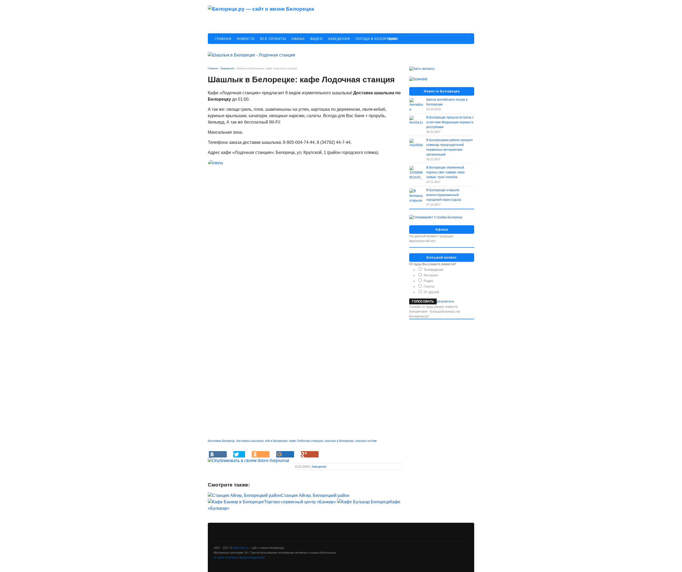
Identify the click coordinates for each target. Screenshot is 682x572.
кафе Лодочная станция (306, 440)
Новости (246, 39)
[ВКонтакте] (218, 454)
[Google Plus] (310, 454)
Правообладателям (252, 557)
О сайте (219, 557)
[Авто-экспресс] (422, 69)
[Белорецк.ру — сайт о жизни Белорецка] (261, 9)
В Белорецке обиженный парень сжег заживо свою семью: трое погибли (445, 172)
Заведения (339, 39)
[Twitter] (239, 454)
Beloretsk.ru (241, 547)
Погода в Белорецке (375, 39)
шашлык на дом (366, 440)
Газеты (429, 286)
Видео (316, 39)
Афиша (298, 39)
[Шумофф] (418, 79)
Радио (428, 281)
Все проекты (273, 39)
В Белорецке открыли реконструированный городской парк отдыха (443, 195)
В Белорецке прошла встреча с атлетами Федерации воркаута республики (450, 122)
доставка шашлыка (249, 440)
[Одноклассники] (261, 454)
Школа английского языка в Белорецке (446, 102)
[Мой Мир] (285, 454)
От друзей (431, 292)
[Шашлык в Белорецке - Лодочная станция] (251, 55)
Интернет (431, 275)
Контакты (232, 557)
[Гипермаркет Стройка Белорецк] (435, 217)
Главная (223, 39)
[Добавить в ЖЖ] (248, 460)
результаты (445, 301)
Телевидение (433, 270)
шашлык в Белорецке (339, 440)
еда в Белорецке (276, 440)
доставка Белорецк (221, 440)
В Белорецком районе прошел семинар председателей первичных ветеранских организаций (449, 147)
